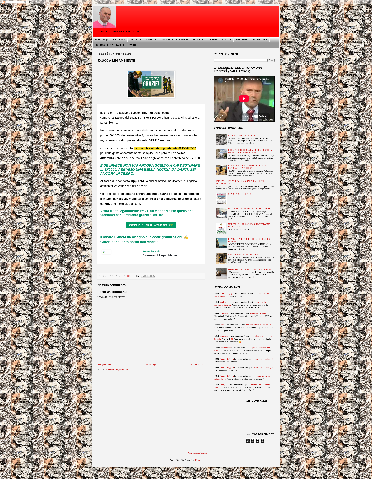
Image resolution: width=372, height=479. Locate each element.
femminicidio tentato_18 (263, 359)
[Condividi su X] (148, 276)
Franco (223, 325)
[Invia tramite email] (142, 276)
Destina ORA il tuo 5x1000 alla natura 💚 (151, 224)
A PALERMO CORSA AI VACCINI (243, 254)
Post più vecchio (197, 364)
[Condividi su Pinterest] (153, 276)
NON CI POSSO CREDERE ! (240, 194)
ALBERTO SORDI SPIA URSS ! (242, 135)
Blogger (198, 460)
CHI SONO (119, 40)
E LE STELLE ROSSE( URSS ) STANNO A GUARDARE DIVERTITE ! (247, 167)
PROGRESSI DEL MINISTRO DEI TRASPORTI (249, 209)
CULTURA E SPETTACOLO (110, 45)
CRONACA (151, 40)
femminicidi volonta (258, 313)
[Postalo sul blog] (145, 276)
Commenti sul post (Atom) (117, 369)
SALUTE (226, 40)
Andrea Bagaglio (227, 293)
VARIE (133, 45)
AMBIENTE (242, 40)
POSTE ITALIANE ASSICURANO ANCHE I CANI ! (251, 269)
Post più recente (104, 364)
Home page (101, 40)
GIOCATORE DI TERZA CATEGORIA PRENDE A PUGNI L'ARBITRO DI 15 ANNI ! (250, 151)
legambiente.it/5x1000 (136, 211)
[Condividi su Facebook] (151, 276)
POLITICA (136, 40)
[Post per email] (138, 276)
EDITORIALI (260, 40)
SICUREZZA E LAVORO (175, 40)
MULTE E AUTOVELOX (205, 40)
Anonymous (225, 313)
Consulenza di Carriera (197, 453)
